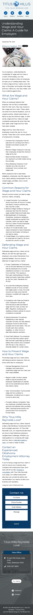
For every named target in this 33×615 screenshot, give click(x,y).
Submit (16, 524)
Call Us (5, 16)
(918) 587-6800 (12, 566)
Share (19, 46)
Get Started (20, 16)
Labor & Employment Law (16, 485)
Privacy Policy (20, 609)
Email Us (12, 16)
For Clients (16, 581)
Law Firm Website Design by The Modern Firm (16, 612)
